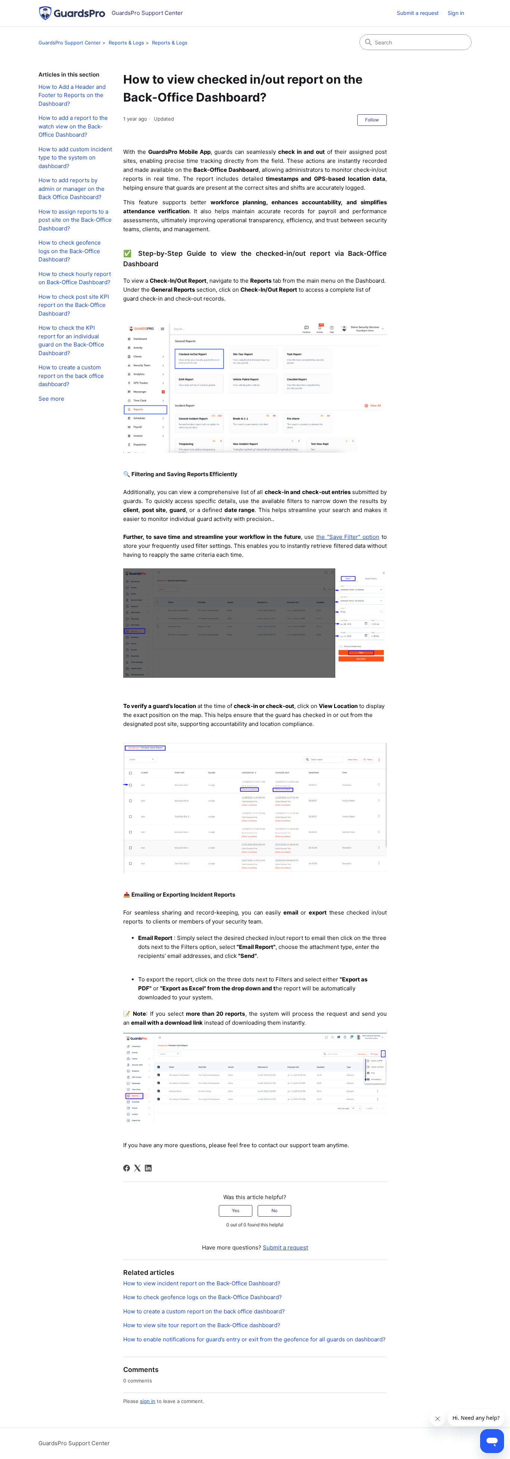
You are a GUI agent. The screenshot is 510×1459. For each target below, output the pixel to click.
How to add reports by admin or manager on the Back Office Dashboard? (71, 189)
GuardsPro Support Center (69, 43)
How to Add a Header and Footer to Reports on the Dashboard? (72, 95)
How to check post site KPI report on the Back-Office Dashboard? (73, 305)
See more (51, 398)
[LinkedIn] (148, 1168)
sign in (147, 1401)
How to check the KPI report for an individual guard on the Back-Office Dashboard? (71, 340)
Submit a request (418, 13)
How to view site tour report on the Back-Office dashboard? (201, 1325)
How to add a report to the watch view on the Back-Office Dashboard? (73, 126)
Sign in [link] (456, 13)
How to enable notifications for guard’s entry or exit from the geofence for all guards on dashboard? (254, 1339)
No (274, 1210)
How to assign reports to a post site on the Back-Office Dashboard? (75, 220)
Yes (235, 1210)
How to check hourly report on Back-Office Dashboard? (74, 278)
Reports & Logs (126, 43)
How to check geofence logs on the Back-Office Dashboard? (69, 251)
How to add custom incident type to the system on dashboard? (75, 158)
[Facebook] (126, 1168)
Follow (372, 119)
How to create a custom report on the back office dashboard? (71, 376)
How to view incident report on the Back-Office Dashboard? (201, 1283)
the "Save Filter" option (347, 536)
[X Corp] (137, 1168)
